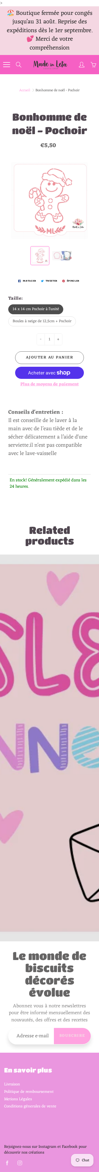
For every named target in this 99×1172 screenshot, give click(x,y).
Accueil (24, 90)
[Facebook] (7, 1163)
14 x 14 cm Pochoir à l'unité (36, 309)
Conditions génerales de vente (30, 1106)
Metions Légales (18, 1099)
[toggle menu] (6, 64)
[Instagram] (19, 1163)
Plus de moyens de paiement (49, 384)
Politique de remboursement (29, 1091)
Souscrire (72, 1035)
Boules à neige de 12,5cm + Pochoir (42, 321)
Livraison (12, 1084)
